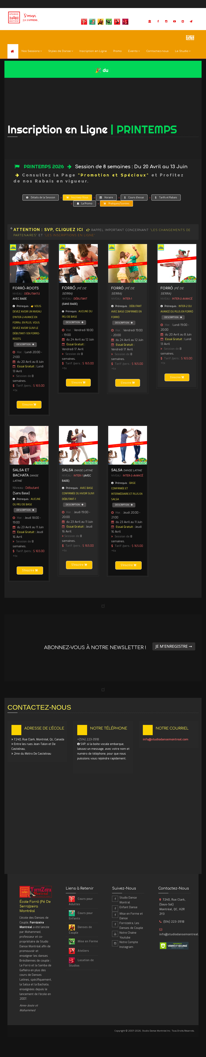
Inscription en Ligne (93, 51)
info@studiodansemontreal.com (165, 739)
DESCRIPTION (23, 344)
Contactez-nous (157, 51)
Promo (117, 51)
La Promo (86, 203)
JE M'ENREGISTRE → (174, 646)
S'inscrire (27, 404)
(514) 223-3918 (173, 922)
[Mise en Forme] (115, 915)
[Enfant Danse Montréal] (115, 908)
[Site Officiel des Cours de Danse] (24, 17)
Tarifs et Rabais (168, 197)
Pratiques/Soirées (118, 203)
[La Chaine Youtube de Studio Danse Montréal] (115, 934)
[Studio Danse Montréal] (150, 21)
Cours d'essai (136, 197)
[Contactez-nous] (183, 21)
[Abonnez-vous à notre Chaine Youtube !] (175, 21)
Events (133, 51)
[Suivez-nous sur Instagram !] (166, 21)
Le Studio (181, 51)
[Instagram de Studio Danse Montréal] (115, 943)
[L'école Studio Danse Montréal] (190, 37)
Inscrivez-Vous (79, 197)
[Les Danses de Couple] (115, 924)
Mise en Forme (87, 941)
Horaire (108, 197)
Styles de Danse (59, 51)
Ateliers (83, 951)
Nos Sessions (31, 51)
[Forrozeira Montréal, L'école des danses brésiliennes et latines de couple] (12, 51)
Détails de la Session (42, 197)
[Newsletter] (191, 21)
